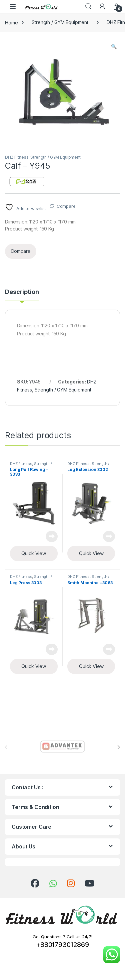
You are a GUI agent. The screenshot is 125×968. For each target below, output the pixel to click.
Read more (52, 536)
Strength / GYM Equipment (60, 22)
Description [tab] (22, 292)
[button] (114, 46)
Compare (66, 206)
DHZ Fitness (16, 157)
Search (88, 6)
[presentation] (118, 747)
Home (11, 22)
